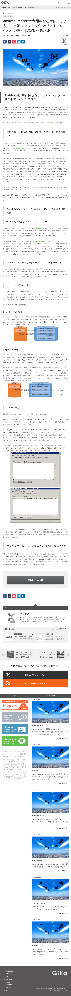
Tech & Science (17, 7)
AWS (8, 35)
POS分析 (16, 764)
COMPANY (9, 979)
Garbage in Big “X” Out (14, 755)
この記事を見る (63, 738)
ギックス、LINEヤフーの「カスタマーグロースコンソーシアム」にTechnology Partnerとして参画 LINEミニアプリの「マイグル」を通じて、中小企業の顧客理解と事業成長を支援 (55, 640)
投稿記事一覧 (59, 629)
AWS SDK (38, 228)
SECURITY (9, 985)
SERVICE (8, 974)
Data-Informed (11, 754)
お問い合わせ (35, 580)
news (12, 764)
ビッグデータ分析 (25, 35)
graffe (11, 761)
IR (16, 762)
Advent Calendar (20, 751)
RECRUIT (8, 982)
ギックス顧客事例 (14, 778)
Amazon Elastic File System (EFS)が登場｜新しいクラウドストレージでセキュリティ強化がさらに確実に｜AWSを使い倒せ (50, 776)
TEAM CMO (15, 767)
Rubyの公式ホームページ (42, 241)
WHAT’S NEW (6, 7)
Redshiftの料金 (20, 148)
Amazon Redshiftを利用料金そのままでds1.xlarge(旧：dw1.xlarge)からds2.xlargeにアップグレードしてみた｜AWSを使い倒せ (50, 731)
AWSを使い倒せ (29, 7)
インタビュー (14, 775)
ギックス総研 (18, 777)
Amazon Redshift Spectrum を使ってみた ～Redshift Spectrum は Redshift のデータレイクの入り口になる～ (50, 951)
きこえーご (19, 772)
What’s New (9, 971)
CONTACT (9, 987)
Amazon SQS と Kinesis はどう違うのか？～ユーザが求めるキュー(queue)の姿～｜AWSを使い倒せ (50, 821)
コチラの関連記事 (49, 122)
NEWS (7, 976)
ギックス (65, 35)
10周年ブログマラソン (9, 751)
